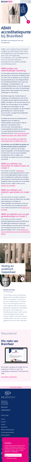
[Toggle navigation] (29, 1)
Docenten (3, 421)
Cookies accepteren (13, 455)
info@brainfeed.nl (5, 410)
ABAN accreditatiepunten (7, 429)
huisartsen (20, 171)
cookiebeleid (15, 451)
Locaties (3, 424)
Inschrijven (29, 444)
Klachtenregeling (5, 435)
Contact (3, 419)
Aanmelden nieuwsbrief (8, 377)
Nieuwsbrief (4, 427)
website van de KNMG (8, 185)
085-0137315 (4, 407)
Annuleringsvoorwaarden (7, 432)
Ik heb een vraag (15, 387)
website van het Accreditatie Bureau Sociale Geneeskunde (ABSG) (15, 232)
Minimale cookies (12, 458)
